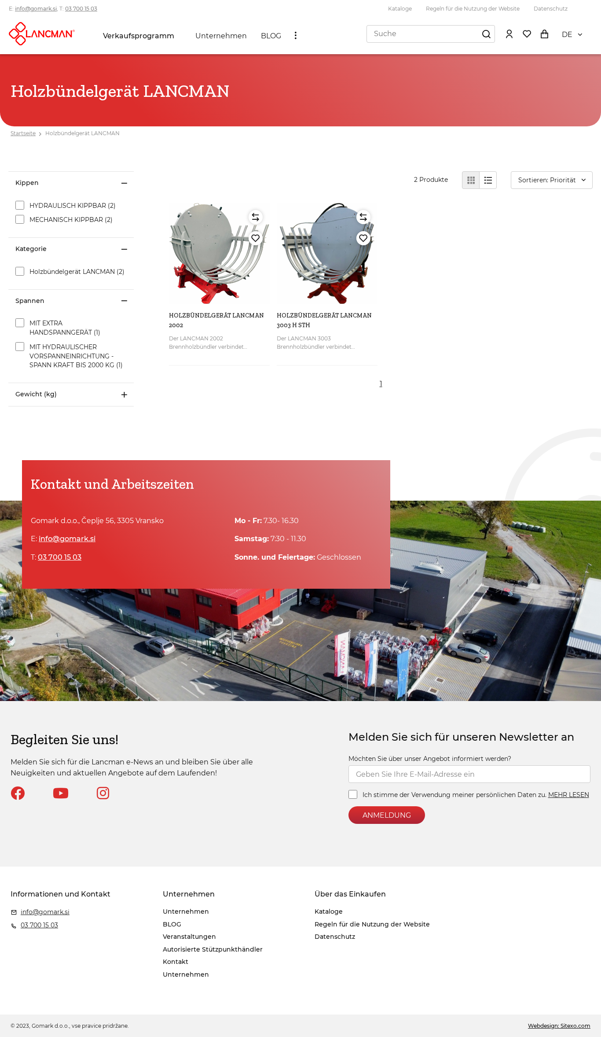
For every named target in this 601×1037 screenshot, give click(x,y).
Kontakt (175, 962)
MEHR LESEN (568, 795)
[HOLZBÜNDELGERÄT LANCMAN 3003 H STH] (327, 253)
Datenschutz (551, 8)
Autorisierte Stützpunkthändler (213, 949)
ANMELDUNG (387, 815)
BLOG (271, 36)
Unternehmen (221, 36)
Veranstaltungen (189, 937)
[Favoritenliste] (527, 33)
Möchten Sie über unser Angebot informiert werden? (429, 759)
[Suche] (486, 33)
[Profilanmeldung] (509, 33)
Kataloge (400, 8)
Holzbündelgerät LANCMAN (82, 133)
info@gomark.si (36, 8)
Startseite (23, 133)
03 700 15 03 (81, 8)
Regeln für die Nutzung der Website (473, 8)
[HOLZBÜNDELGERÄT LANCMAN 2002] (219, 253)
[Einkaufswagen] (544, 33)
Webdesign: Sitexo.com (559, 1025)
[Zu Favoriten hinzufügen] (256, 238)
